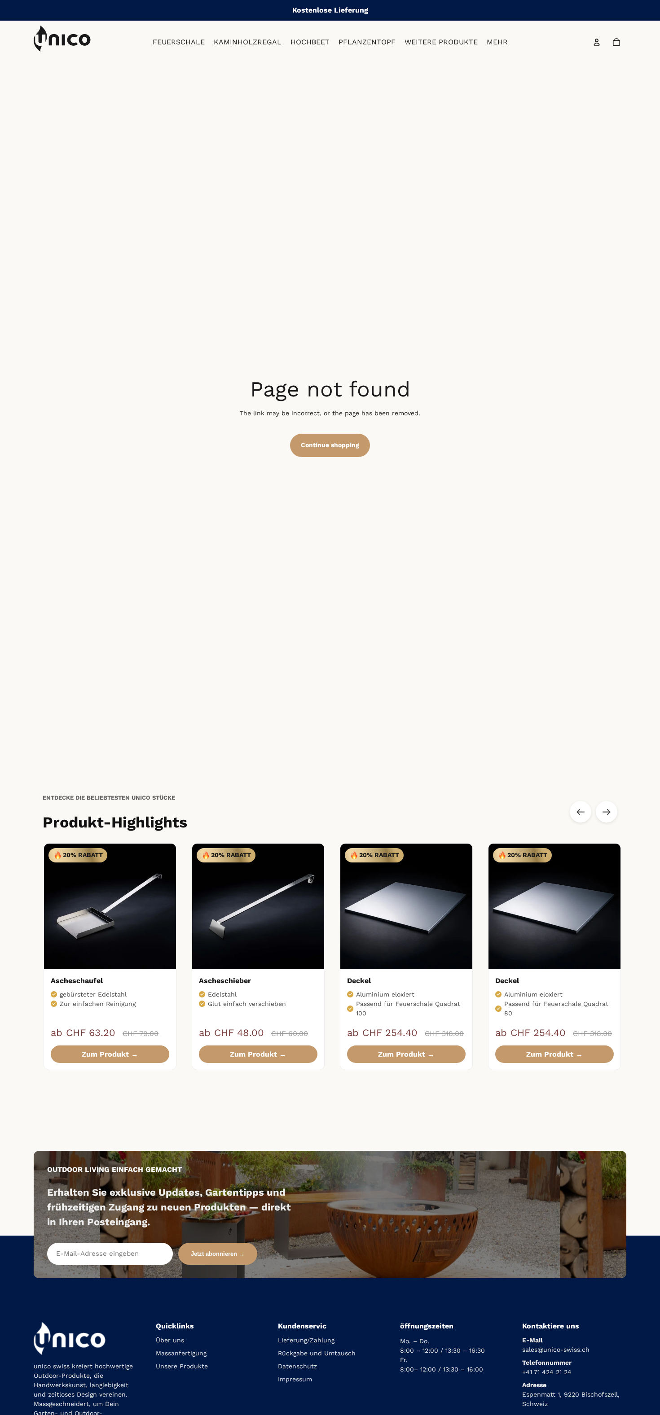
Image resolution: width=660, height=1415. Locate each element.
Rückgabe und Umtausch (317, 1353)
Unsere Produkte (182, 1366)
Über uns (170, 1340)
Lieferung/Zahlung (306, 1340)
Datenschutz (297, 1366)
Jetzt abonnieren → (218, 1253)
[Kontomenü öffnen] (597, 42)
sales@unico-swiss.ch (556, 1349)
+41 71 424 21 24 (547, 1372)
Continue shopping (330, 444)
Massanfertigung (181, 1353)
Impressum (295, 1379)
